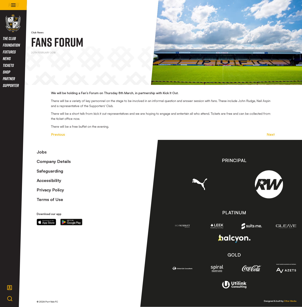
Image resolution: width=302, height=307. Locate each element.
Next (271, 134)
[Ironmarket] (182, 226)
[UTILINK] (234, 284)
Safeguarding (50, 171)
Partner (9, 78)
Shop (6, 71)
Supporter (11, 85)
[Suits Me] (251, 226)
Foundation (11, 44)
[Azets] (286, 268)
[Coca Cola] (251, 268)
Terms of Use (50, 199)
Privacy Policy (50, 189)
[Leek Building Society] (217, 226)
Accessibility (49, 180)
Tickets (8, 65)
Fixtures (9, 51)
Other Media (290, 301)
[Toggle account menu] (10, 288)
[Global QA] (182, 268)
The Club (9, 38)
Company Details (54, 161)
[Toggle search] (10, 299)
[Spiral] (217, 268)
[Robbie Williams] (269, 184)
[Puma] (200, 184)
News (7, 58)
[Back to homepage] (13, 23)
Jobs (42, 152)
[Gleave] (286, 226)
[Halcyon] (234, 239)
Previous (58, 134)
